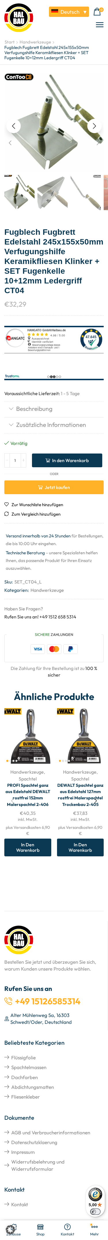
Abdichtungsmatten (32, 1087)
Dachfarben (24, 1077)
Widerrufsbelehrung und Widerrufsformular (38, 1165)
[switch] (95, 1212)
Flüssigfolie (23, 1057)
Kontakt (19, 1204)
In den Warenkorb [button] (27, 847)
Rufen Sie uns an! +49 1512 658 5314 (40, 617)
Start (10, 42)
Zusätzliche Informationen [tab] (51, 424)
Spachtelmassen (28, 1067)
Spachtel (28, 779)
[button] (98, 12)
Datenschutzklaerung (34, 1142)
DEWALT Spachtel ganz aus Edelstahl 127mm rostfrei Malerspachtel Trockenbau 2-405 (80, 794)
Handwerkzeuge (35, 42)
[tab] (54, 409)
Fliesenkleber (25, 1097)
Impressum (23, 1152)
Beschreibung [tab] (34, 408)
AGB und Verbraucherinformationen (50, 1132)
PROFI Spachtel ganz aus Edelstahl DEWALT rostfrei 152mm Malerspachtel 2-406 (27, 794)
